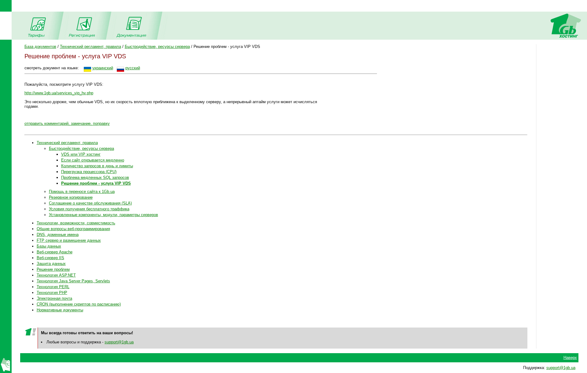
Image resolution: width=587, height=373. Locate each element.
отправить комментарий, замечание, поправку (67, 123)
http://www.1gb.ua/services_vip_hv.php (58, 93)
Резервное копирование (71, 197)
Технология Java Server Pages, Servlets (73, 281)
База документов (40, 46)
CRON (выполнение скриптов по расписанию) (79, 304)
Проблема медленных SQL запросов (95, 177)
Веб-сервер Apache (54, 252)
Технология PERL (53, 286)
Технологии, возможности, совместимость (76, 223)
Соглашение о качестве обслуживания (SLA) (90, 203)
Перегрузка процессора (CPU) (88, 171)
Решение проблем (53, 269)
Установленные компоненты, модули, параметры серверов (103, 214)
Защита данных (51, 263)
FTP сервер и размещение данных (69, 240)
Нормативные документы (60, 310)
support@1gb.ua (119, 342)
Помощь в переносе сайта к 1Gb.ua (82, 191)
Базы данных (49, 246)
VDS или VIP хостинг (81, 154)
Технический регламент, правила (90, 46)
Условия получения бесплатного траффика (89, 209)
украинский (102, 68)
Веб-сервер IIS (50, 257)
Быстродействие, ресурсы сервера (157, 46)
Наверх (570, 357)
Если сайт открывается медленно (92, 160)
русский (132, 68)
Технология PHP (52, 292)
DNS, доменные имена (58, 234)
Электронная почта (54, 298)
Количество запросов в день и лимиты (97, 166)
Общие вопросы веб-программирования (73, 228)
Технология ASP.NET (56, 275)
